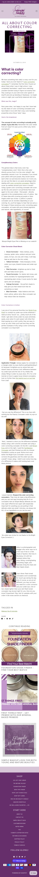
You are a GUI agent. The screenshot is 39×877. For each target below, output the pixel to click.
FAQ (19, 829)
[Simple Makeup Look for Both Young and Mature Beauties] (19, 740)
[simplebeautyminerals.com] (19, 11)
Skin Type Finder (19, 789)
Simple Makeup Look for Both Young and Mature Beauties (19, 761)
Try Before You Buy (19, 783)
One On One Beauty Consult (19, 799)
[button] (12, 618)
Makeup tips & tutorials (9, 611)
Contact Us (19, 817)
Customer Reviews (19, 823)
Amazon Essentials (19, 802)
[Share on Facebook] (2, 618)
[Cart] (37, 11)
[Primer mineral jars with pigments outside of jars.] (19, 692)
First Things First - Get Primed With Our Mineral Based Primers (16, 715)
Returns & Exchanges (20, 836)
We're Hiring (19, 826)
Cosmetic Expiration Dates (19, 832)
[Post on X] (4, 618)
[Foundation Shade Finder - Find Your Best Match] (19, 647)
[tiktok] (25, 856)
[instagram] (16, 856)
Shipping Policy (19, 839)
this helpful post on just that (25, 378)
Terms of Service (19, 845)
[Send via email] (10, 618)
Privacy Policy (19, 842)
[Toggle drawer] (2, 11)
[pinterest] (19, 856)
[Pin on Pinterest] (7, 618)
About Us (19, 814)
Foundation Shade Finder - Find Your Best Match (17, 669)
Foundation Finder (19, 786)
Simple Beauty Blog (19, 820)
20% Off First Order (19, 780)
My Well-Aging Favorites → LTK (19, 805)
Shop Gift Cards (19, 796)
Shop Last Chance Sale (19, 792)
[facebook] (14, 856)
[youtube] (22, 856)
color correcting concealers (19, 183)
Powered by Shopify (19, 873)
